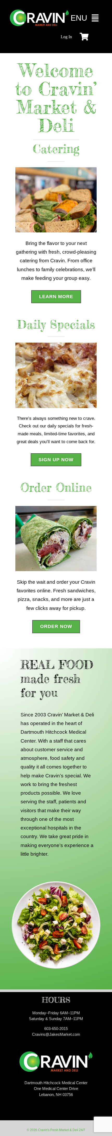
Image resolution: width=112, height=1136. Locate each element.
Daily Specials (56, 324)
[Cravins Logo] (39, 10)
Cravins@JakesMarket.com (56, 1034)
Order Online (56, 487)
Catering (56, 149)
